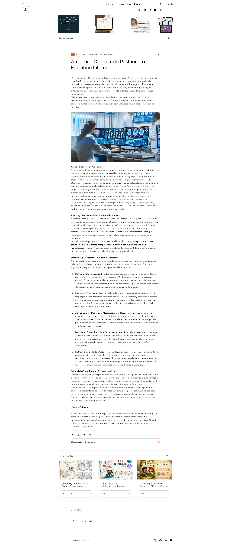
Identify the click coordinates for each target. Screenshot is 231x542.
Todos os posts (66, 38)
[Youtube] (155, 10)
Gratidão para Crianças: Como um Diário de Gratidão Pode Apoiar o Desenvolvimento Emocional (154, 484)
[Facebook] (144, 10)
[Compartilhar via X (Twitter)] (78, 434)
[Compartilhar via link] (90, 434)
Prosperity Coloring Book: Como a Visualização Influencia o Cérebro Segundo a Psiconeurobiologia (75, 484)
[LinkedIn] (149, 10)
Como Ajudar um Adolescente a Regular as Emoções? (114, 484)
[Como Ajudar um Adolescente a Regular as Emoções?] (115, 469)
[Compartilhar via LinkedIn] (84, 434)
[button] (172, 10)
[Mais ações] (158, 54)
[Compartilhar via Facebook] (72, 434)
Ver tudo (169, 455)
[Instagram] (139, 10)
